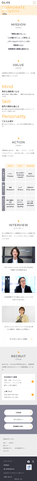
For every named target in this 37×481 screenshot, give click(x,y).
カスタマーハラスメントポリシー (14, 473)
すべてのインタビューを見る (18, 339)
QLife (4, 442)
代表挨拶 (18, 412)
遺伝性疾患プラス (7, 448)
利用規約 (6, 465)
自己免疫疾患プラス (20, 448)
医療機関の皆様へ (18, 426)
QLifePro (11, 442)
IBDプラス (5, 445)
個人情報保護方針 (9, 469)
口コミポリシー (18, 419)
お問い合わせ (8, 477)
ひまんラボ (6, 450)
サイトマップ (8, 461)
